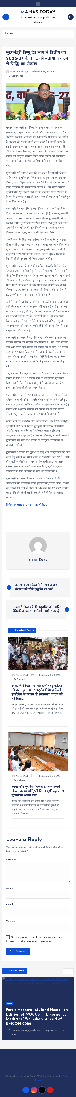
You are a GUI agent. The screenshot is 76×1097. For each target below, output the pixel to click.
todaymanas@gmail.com (26, 1030)
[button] (65, 971)
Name (10, 888)
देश (26, 71)
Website (11, 921)
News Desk (16, 71)
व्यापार (9, 1004)
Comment (12, 859)
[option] (38, 1008)
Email (10, 904)
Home (9, 33)
